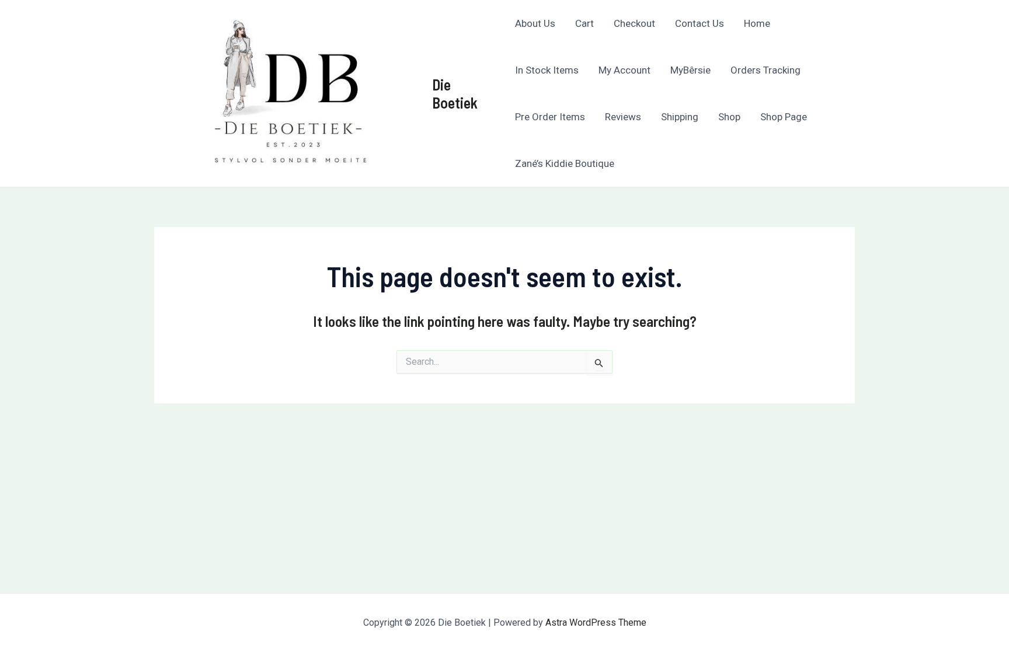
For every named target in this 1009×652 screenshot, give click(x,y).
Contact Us (699, 23)
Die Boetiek (455, 93)
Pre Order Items (550, 117)
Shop (729, 117)
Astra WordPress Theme (595, 622)
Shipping (679, 117)
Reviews (623, 117)
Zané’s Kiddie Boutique (564, 163)
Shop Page (783, 117)
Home (757, 23)
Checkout (634, 23)
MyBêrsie (690, 70)
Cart (584, 23)
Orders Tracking (765, 70)
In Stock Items (547, 70)
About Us (535, 23)
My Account (624, 70)
